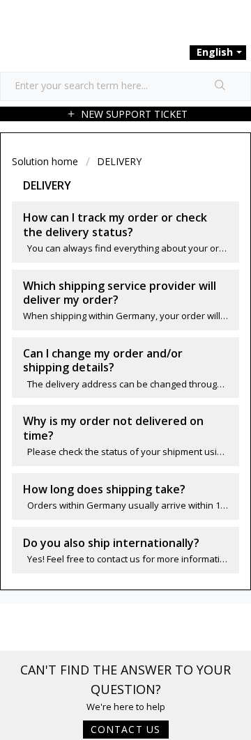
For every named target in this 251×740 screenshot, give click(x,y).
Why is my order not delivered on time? (113, 427)
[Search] (220, 86)
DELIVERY (119, 161)
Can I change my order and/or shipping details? (103, 360)
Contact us (126, 729)
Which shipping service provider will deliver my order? (119, 292)
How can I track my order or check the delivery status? (115, 224)
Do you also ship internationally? (111, 542)
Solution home (46, 161)
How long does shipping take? (104, 489)
